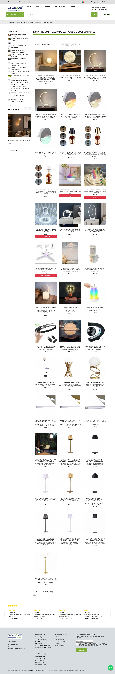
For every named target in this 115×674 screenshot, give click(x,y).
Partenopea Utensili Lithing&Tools (36, 670)
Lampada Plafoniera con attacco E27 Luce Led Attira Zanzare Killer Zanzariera (45, 270)
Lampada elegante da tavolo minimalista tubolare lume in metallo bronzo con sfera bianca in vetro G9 (70, 384)
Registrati (104, 2)
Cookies (37, 649)
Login (94, 2)
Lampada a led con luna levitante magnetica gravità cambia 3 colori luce (70, 77)
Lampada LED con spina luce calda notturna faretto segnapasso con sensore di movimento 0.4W (70, 116)
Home (29, 7)
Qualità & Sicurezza (40, 658)
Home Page (11, 22)
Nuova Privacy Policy (40, 654)
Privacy (98, 643)
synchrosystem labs (69, 670)
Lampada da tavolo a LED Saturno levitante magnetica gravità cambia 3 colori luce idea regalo (70, 348)
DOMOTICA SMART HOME (18, 45)
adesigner (82, 670)
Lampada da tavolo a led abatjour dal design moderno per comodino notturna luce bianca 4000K (45, 116)
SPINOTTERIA (15, 48)
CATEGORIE (12, 14)
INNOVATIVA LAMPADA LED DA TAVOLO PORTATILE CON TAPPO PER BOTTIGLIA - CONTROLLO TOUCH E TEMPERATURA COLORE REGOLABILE (70, 153)
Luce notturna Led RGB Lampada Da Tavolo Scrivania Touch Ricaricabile (70, 190)
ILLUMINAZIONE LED (21, 22)
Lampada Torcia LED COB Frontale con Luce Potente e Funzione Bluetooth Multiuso (45, 348)
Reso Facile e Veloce (40, 664)
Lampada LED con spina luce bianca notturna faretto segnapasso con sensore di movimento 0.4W (95, 116)
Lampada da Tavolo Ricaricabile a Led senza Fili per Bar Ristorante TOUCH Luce (45, 230)
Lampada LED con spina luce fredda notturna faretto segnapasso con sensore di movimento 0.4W (45, 152)
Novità (38, 7)
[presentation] (25, 108)
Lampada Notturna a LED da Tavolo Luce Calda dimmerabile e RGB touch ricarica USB (95, 309)
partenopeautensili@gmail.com (18, 2)
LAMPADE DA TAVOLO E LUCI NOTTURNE (41, 22)
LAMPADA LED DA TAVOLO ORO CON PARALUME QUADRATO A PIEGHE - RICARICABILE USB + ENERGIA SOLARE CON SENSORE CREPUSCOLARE (70, 500)
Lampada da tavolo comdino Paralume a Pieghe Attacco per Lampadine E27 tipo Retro (70, 270)
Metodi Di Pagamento (40, 637)
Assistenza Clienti (39, 662)
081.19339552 (13, 642)
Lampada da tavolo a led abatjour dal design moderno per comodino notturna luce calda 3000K (95, 77)
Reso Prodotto (38, 643)
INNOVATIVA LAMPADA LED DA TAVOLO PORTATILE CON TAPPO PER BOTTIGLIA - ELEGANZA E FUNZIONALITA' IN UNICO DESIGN (45, 191)
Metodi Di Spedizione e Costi (42, 645)
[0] (104, 14)
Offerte (47, 7)
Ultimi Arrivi (13, 109)
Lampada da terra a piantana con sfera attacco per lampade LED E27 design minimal (45, 384)
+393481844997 (101, 7)
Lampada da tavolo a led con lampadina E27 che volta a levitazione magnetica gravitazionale (70, 309)
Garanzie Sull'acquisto (40, 639)
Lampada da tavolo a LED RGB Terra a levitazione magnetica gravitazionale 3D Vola (95, 348)
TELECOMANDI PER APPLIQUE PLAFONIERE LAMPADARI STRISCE (18, 95)
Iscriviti (81, 650)
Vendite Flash (60, 7)
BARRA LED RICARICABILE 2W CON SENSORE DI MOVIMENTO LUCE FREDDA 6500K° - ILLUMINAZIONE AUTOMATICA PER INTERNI (95, 422)
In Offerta (12, 150)
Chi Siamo (37, 641)
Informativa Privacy (40, 652)
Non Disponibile (70, 196)
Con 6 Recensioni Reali (15, 608)
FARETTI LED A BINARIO (18, 43)
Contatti (72, 7)
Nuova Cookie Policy (40, 656)
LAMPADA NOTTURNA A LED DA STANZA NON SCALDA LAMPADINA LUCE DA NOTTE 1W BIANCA (95, 270)
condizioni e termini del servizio (43, 647)
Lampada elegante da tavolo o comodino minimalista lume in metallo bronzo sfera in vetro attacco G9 (95, 384)
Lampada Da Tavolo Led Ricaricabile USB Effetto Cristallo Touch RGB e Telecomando (95, 191)
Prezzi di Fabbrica (39, 660)
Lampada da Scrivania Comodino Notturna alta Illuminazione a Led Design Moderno (70, 230)
